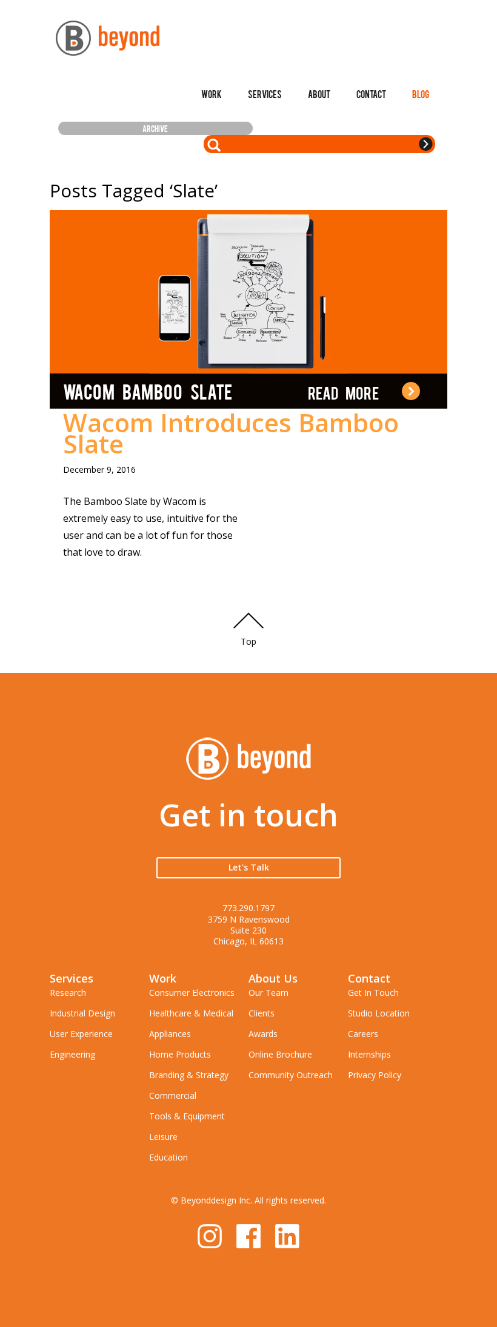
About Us (273, 978)
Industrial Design (82, 1013)
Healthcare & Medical (191, 1013)
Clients (261, 1013)
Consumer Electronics (192, 992)
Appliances (170, 1033)
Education (168, 1157)
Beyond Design (107, 38)
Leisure (163, 1136)
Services (265, 93)
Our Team (268, 992)
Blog (420, 93)
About (319, 93)
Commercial (172, 1095)
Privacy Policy (374, 1075)
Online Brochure (280, 1054)
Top (248, 641)
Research (68, 992)
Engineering (72, 1054)
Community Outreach (290, 1075)
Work (211, 93)
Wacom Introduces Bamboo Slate (231, 433)
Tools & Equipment (187, 1116)
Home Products (180, 1054)
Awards (263, 1033)
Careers (363, 1033)
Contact (371, 93)
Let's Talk (248, 867)
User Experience (81, 1033)
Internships (369, 1054)
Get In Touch (373, 992)
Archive (155, 128)
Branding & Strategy (188, 1075)
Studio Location (379, 1013)
